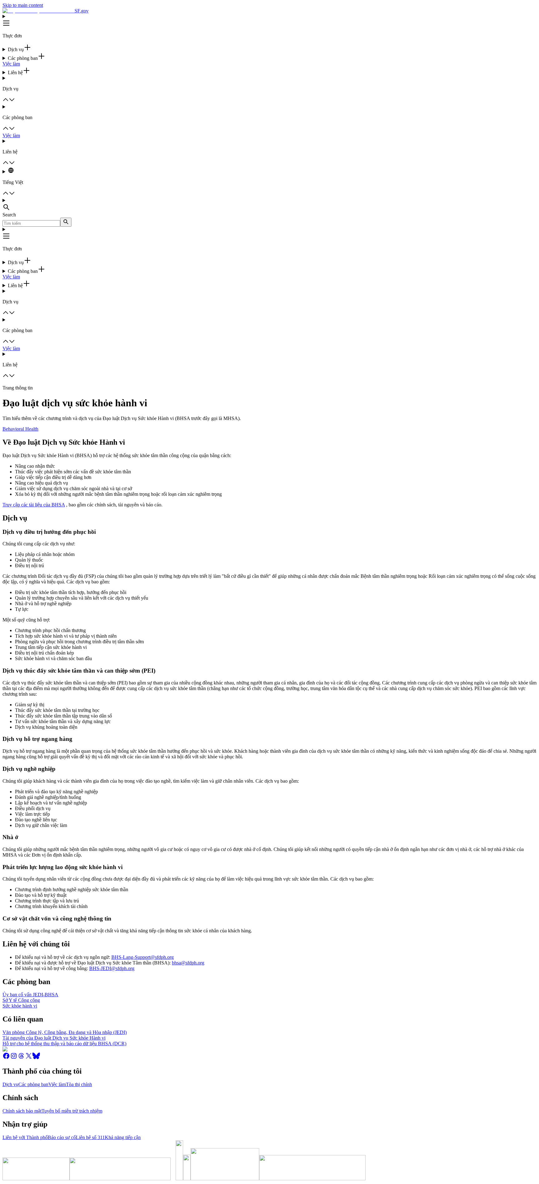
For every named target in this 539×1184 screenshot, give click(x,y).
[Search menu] (269, 205)
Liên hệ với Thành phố (25, 1137)
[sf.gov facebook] (6, 1058)
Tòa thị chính (79, 1084)
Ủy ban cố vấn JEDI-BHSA (30, 994)
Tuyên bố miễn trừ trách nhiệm (71, 1111)
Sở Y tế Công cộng (21, 1000)
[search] (65, 222)
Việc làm (11, 63)
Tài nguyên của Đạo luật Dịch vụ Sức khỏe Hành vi (53, 1038)
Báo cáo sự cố (62, 1137)
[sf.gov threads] (21, 1058)
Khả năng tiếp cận (123, 1137)
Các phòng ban (33, 1084)
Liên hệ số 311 (90, 1137)
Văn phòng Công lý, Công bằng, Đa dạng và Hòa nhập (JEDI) (64, 1032)
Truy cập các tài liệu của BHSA (33, 504)
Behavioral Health (20, 429)
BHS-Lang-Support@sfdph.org (142, 957)
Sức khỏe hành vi (19, 1005)
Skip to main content (22, 5)
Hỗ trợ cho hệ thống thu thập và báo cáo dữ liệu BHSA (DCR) (64, 1043)
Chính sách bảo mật (21, 1111)
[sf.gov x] (28, 1058)
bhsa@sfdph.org (188, 962)
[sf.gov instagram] (13, 1058)
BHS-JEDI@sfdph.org (111, 968)
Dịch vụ (10, 1084)
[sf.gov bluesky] (36, 1058)
